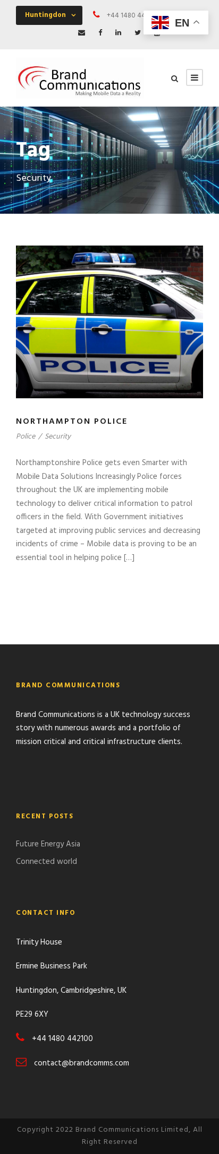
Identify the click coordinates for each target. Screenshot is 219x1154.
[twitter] (137, 33)
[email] (81, 33)
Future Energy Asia (48, 844)
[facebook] (100, 33)
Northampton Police (72, 422)
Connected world (46, 861)
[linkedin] (118, 33)
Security (58, 437)
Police (25, 437)
